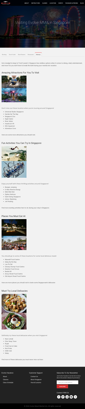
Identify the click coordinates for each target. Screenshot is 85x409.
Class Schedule (8, 382)
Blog (82, 3)
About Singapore (36, 379)
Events (60, 3)
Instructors (35, 3)
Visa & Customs (36, 382)
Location (53, 3)
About (26, 3)
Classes (44, 3)
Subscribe (62, 386)
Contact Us (34, 376)
